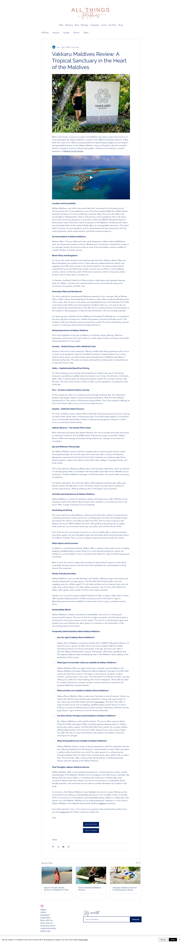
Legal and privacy (48, 928)
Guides (66, 32)
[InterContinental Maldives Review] (91, 875)
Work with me (46, 923)
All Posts (45, 32)
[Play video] (91, 177)
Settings (163, 940)
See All (138, 863)
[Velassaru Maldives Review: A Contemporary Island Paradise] (125, 875)
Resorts (56, 32)
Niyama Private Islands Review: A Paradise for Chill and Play (56, 888)
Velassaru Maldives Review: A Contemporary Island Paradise (124, 888)
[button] (91, 638)
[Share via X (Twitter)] (58, 847)
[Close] (179, 939)
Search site (45, 931)
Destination (45, 917)
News (86, 32)
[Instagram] (41, 906)
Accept (173, 940)
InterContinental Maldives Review (89, 888)
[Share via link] (69, 847)
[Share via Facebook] (53, 847)
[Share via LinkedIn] (63, 847)
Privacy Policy (83, 940)
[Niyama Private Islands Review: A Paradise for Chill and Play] (57, 875)
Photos (77, 32)
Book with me (46, 920)
